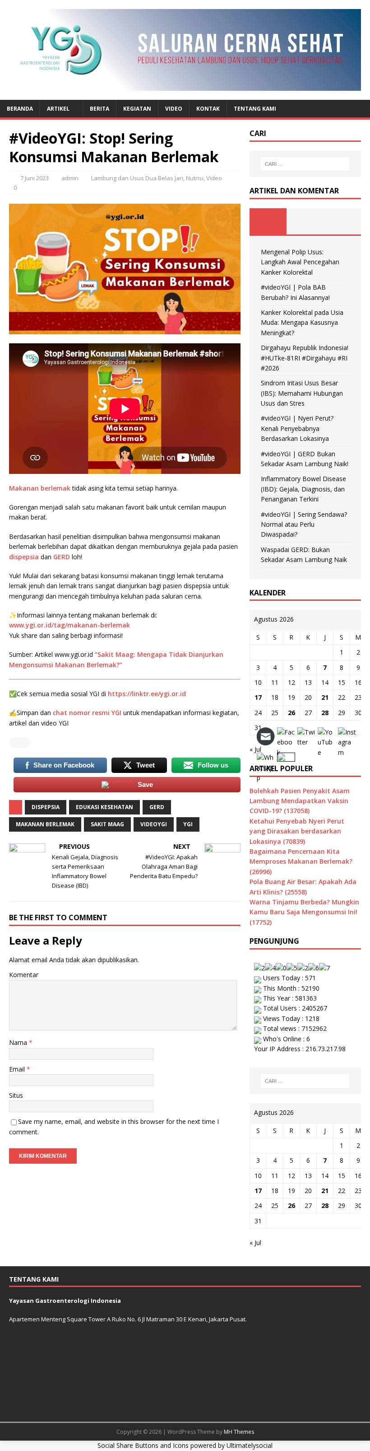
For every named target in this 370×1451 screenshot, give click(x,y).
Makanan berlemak (40, 488)
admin (70, 178)
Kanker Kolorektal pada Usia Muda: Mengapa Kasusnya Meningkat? (302, 322)
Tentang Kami (255, 108)
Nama (19, 1042)
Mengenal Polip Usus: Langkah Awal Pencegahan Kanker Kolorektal (300, 262)
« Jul (255, 1242)
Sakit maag (107, 824)
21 (324, 697)
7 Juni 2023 (34, 178)
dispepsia (24, 556)
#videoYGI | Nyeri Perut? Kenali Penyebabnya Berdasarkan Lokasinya (297, 428)
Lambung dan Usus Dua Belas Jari (137, 178)
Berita (99, 108)
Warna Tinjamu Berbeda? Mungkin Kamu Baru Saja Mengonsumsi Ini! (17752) (304, 912)
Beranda (20, 108)
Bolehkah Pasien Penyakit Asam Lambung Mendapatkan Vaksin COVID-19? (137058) (300, 800)
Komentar (23, 974)
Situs (16, 1095)
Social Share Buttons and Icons (143, 1445)
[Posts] (268, 221)
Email (18, 1069)
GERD (61, 556)
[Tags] (305, 221)
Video (173, 108)
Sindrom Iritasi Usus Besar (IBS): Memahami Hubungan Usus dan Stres (302, 393)
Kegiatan (137, 108)
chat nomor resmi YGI (87, 712)
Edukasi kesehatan (104, 807)
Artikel (58, 108)
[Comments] (342, 221)
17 (258, 697)
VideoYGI (153, 824)
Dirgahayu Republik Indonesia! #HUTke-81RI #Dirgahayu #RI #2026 (304, 357)
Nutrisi (195, 178)
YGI (188, 824)
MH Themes (239, 1432)
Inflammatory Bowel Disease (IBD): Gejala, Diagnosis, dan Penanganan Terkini (303, 488)
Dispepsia (46, 807)
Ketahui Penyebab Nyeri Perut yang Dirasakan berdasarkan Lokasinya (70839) (297, 831)
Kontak (208, 108)
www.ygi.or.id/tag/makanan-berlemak (69, 625)
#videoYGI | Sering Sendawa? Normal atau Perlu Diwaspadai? (304, 524)
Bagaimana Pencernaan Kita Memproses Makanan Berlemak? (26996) (301, 861)
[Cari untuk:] (305, 164)
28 (324, 712)
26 (291, 712)
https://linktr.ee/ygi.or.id (147, 693)
